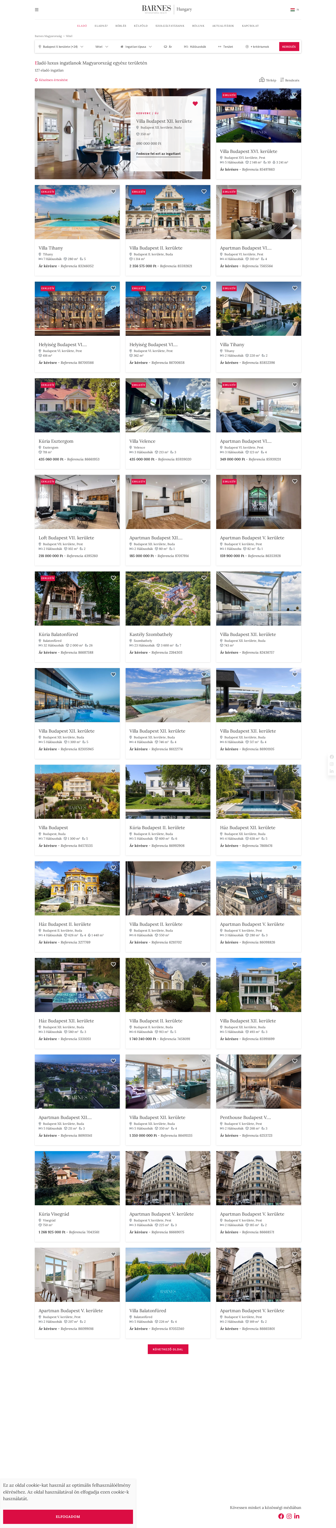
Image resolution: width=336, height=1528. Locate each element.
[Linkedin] (296, 1517)
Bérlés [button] (121, 25)
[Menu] (39, 9)
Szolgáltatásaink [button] (170, 25)
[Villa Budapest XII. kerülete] (122, 133)
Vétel (69, 36)
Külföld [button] (141, 25)
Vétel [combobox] (98, 46)
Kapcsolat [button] (250, 25)
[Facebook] (281, 1517)
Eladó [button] (82, 25)
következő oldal (168, 1349)
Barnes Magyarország (48, 36)
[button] (295, 10)
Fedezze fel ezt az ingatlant (158, 153)
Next (297, 116)
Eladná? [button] (101, 25)
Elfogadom (68, 1516)
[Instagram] (289, 1517)
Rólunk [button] (198, 25)
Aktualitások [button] (223, 25)
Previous (220, 116)
